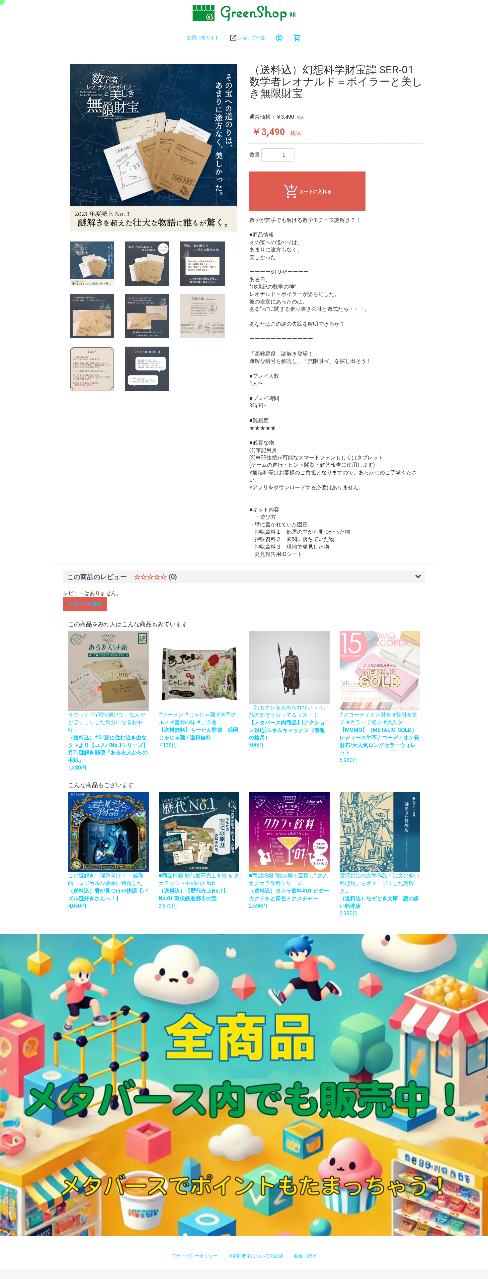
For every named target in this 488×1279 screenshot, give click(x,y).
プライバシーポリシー (194, 1255)
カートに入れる (315, 191)
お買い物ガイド (203, 37)
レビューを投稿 (85, 603)
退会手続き (305, 1255)
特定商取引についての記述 (256, 1255)
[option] (153, 148)
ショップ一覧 (251, 37)
